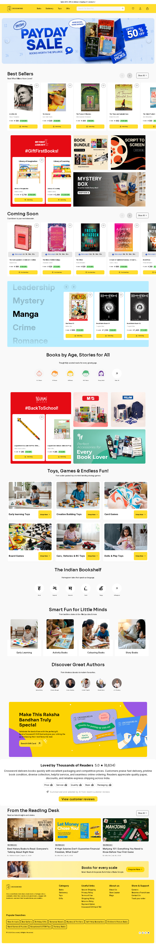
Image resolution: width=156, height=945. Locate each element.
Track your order (138, 898)
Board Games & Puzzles (17, 927)
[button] (133, 8)
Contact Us (136, 895)
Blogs (111, 895)
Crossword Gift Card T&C (91, 907)
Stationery (49, 9)
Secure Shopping (88, 890)
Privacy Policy (87, 893)
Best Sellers (27, 922)
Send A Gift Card (28, 743)
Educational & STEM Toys (40, 927)
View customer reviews (78, 799)
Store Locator (114, 893)
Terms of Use (87, 895)
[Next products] (129, 75)
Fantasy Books (60, 927)
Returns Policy (87, 901)
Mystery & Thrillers (74, 922)
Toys (60, 9)
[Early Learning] (24, 634)
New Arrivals (13, 922)
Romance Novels (57, 922)
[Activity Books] (60, 634)
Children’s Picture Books (117, 922)
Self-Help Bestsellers (95, 922)
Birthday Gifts (41, 922)
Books (39, 9)
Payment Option (88, 904)
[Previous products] (122, 75)
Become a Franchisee (141, 893)
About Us (113, 890)
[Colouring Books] (96, 634)
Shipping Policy (87, 898)
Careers (135, 890)
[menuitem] (39, 8)
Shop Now (44, 514)
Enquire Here (134, 869)
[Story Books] (132, 634)
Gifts (68, 9)
